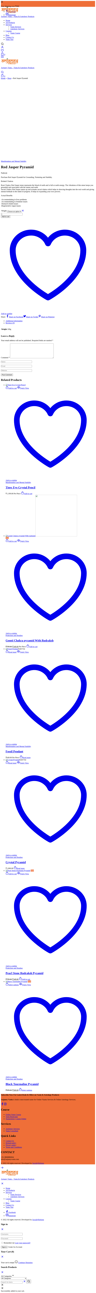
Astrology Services (17, 29)
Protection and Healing (14, 635)
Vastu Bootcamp (12, 1117)
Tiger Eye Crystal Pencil (20, 487)
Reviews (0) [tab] (10, 323)
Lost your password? (22, 1243)
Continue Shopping (25, 1263)
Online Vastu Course (13, 1115)
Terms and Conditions (14, 1147)
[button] (11, 388)
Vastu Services (15, 27)
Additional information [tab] (14, 321)
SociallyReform (38, 1163)
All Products (10, 23)
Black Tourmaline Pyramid (22, 1084)
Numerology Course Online (16, 1119)
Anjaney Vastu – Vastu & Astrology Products (17, 16)
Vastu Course (15, 33)
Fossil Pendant (14, 751)
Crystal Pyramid (16, 862)
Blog (7, 35)
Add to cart (5, 217)
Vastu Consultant (12, 1131)
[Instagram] (5, 1105)
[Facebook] (2, 1105)
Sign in (4, 1247)
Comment (5, 358)
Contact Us (10, 37)
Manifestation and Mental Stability (13, 161)
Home (8, 20)
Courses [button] (9, 31)
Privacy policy (11, 1145)
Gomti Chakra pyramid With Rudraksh (30, 640)
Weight (4, 211)
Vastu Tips (9, 39)
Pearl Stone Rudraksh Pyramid (24, 973)
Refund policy (11, 1143)
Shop (9, 78)
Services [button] (9, 25)
